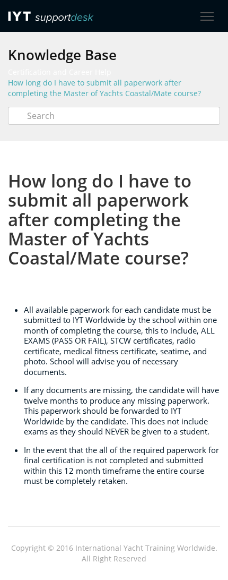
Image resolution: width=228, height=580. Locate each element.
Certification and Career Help (59, 72)
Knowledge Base (62, 54)
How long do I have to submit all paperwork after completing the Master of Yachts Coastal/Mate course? (104, 88)
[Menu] (206, 16)
